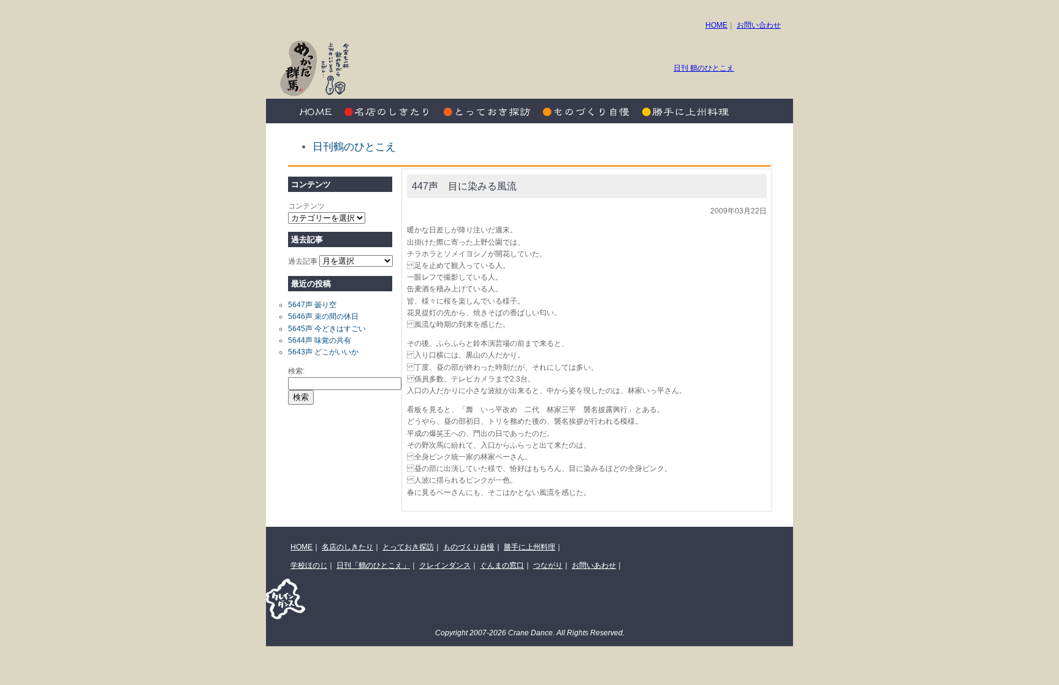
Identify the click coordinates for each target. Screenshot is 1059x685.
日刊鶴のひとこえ (354, 147)
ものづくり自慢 (585, 111)
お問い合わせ (759, 25)
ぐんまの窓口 (502, 565)
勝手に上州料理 (683, 111)
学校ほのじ (308, 565)
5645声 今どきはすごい (327, 328)
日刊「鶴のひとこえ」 (373, 565)
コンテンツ (306, 206)
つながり (548, 565)
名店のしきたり (389, 111)
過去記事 (302, 261)
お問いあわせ (594, 565)
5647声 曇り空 (312, 304)
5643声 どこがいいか (323, 352)
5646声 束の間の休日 (323, 316)
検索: (296, 371)
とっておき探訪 (487, 111)
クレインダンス (445, 565)
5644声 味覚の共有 (319, 340)
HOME (716, 25)
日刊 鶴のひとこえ (704, 68)
